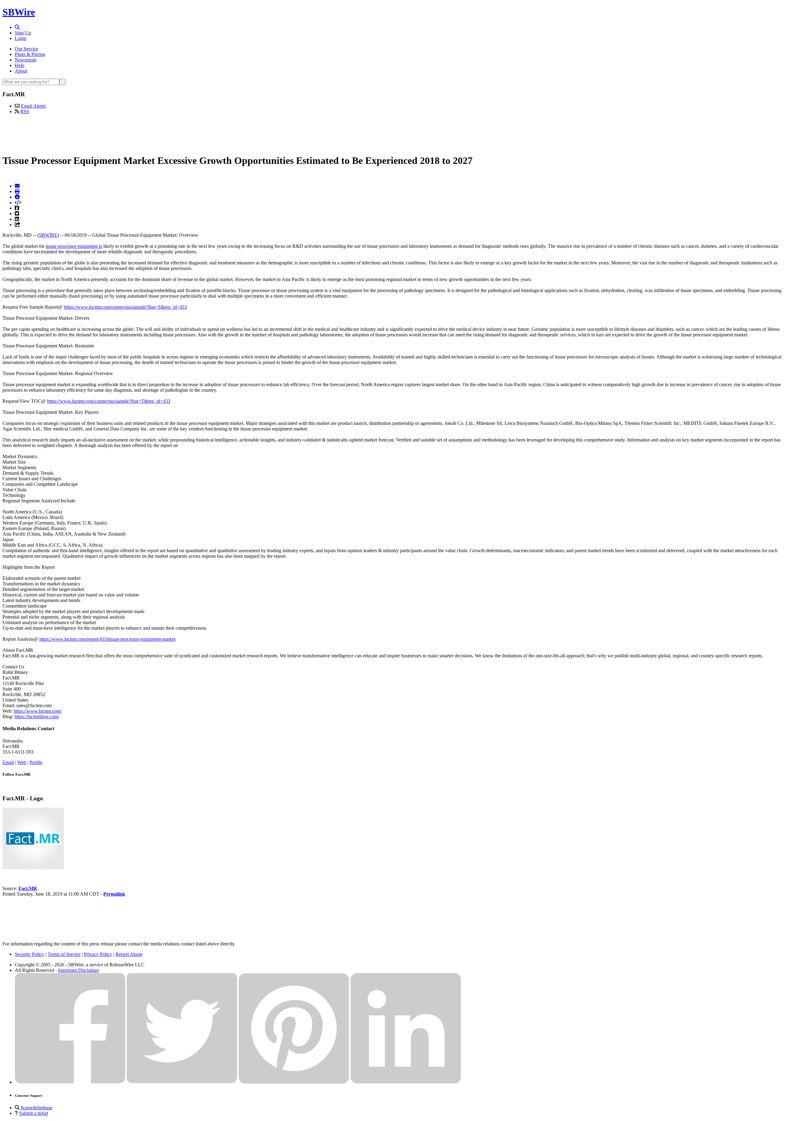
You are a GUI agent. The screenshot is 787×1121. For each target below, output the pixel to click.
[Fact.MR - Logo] (33, 867)
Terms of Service (64, 954)
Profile (36, 762)
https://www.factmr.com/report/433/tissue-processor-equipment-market (107, 639)
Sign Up (23, 32)
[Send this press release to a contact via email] (17, 185)
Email (8, 762)
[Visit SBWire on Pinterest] (294, 1082)
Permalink (114, 894)
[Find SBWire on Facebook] (70, 1082)
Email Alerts (33, 106)
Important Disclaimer (78, 970)
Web (21, 762)
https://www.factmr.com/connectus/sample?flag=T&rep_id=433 (108, 401)
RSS (24, 111)
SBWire (18, 12)
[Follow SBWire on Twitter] (182, 1082)
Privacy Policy (98, 954)
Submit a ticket (33, 1113)
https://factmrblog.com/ (36, 716)
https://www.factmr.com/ (37, 711)
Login (20, 38)
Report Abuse (129, 954)
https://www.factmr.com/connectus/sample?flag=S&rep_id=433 (125, 307)
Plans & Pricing (30, 54)
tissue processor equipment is (74, 246)
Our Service (26, 48)
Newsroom (25, 59)
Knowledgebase (36, 1107)
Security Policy (29, 954)
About (21, 70)
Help (19, 65)
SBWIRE (48, 235)
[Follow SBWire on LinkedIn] (405, 1082)
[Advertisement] (393, 133)
